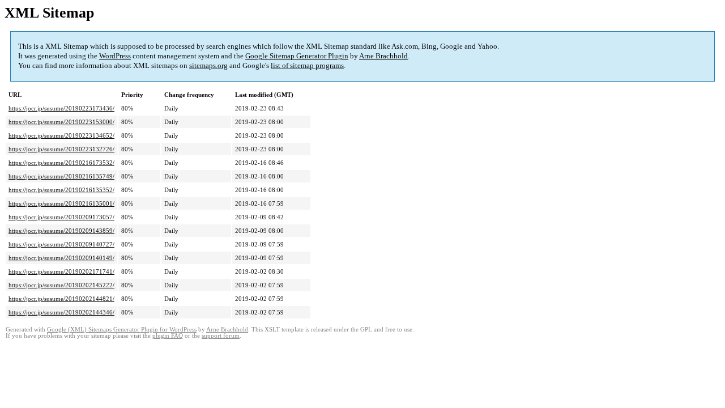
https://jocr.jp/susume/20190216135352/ (61, 189)
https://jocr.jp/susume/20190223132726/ (61, 149)
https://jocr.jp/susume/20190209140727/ (61, 244)
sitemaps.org (208, 65)
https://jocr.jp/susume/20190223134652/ (61, 135)
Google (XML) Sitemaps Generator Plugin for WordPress (122, 329)
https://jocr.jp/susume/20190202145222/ (61, 285)
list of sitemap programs (307, 65)
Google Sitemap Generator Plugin (296, 56)
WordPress (115, 56)
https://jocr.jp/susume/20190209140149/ (61, 257)
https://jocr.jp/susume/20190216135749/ (61, 176)
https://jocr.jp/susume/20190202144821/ (61, 298)
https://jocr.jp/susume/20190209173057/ (61, 217)
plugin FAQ (167, 336)
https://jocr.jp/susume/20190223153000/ (61, 121)
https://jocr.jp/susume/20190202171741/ (61, 271)
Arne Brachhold (383, 56)
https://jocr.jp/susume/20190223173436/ (61, 108)
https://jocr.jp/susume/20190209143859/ (61, 230)
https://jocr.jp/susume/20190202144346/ (61, 312)
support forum (221, 336)
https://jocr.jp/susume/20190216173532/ (61, 162)
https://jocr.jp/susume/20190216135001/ (61, 203)
